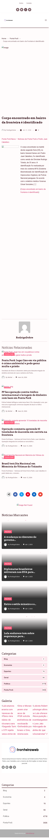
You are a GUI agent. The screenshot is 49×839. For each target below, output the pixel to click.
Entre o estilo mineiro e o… (20, 604)
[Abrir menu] (45, 20)
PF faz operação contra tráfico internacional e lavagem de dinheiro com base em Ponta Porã (24, 395)
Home (4, 38)
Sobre (21, 3)
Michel (10, 377)
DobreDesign (30, 833)
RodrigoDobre (11, 130)
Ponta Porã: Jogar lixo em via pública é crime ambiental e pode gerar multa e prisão (24, 363)
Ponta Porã (14, 38)
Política (8, 532)
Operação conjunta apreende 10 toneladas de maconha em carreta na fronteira (24, 432)
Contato (29, 3)
